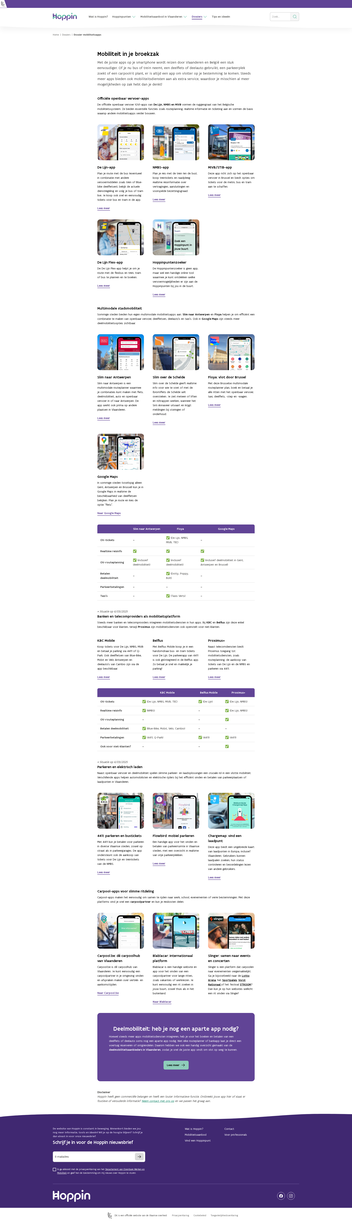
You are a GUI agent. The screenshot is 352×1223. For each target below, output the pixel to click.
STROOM (245, 984)
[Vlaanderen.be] (3, 4)
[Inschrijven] (139, 1156)
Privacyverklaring (180, 1215)
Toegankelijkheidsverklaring (224, 1215)
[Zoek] (295, 16)
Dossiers (66, 34)
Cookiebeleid (199, 1215)
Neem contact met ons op (158, 1101)
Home (56, 34)
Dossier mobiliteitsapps (87, 34)
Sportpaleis (229, 980)
